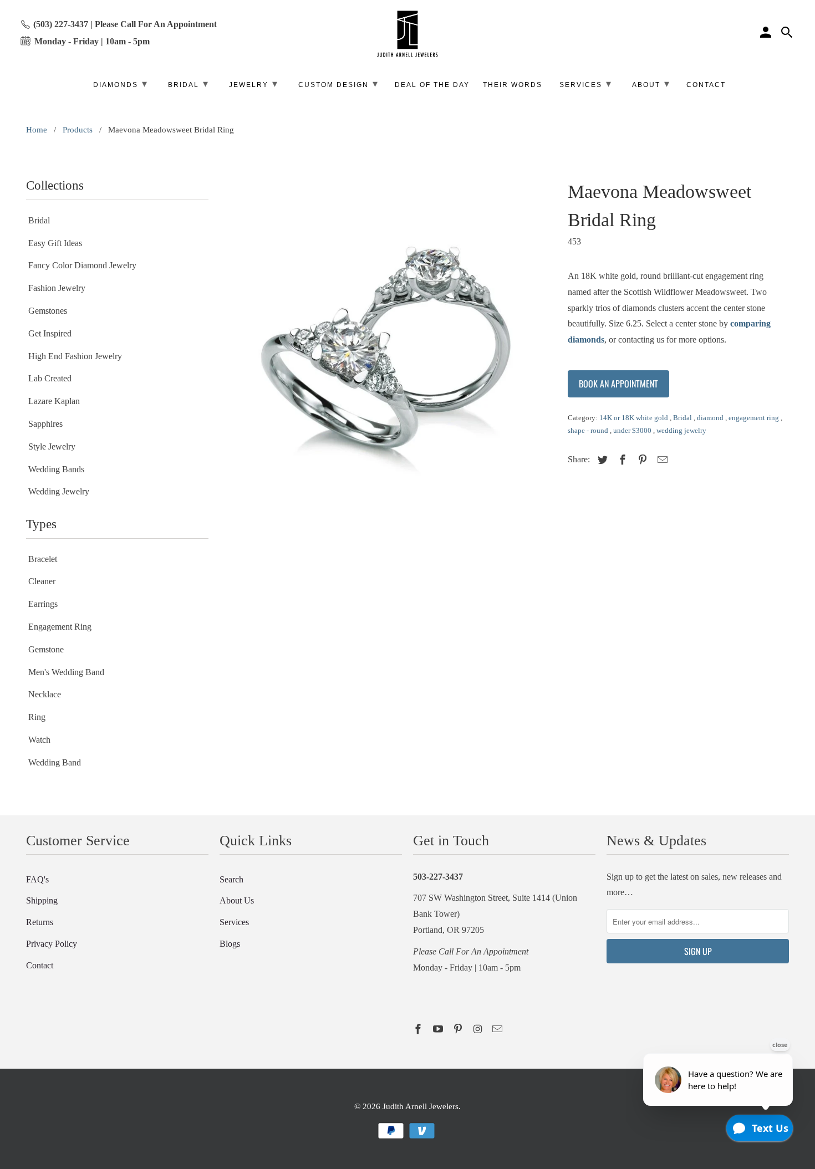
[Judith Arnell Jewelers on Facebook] (419, 1029)
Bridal (39, 220)
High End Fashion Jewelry (75, 356)
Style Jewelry (51, 446)
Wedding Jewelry (58, 491)
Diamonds (120, 83)
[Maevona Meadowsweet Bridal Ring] (388, 341)
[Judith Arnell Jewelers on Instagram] (478, 1029)
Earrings (43, 604)
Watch (39, 739)
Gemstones (47, 310)
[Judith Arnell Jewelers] (407, 34)
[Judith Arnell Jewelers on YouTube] (439, 1029)
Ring (36, 717)
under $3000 (633, 430)
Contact (39, 965)
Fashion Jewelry (56, 288)
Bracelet (42, 559)
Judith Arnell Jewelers (421, 1106)
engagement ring (755, 418)
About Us (237, 900)
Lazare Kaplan (54, 401)
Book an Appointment (618, 383)
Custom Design (338, 83)
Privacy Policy (51, 943)
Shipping (42, 900)
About (651, 83)
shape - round (589, 430)
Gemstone (46, 649)
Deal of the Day (432, 85)
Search (231, 879)
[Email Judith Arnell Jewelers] (498, 1029)
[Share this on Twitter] (601, 460)
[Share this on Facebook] (621, 460)
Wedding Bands (56, 469)
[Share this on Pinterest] (641, 460)
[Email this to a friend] (661, 460)
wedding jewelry (681, 430)
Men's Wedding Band (66, 672)
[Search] (787, 34)
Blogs (230, 943)
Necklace (44, 694)
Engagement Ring (59, 626)
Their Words (512, 85)
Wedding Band (54, 762)
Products (78, 129)
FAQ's (37, 879)
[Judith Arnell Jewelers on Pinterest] (459, 1029)
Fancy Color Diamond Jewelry (82, 265)
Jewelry (253, 83)
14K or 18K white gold (634, 418)
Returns (39, 922)
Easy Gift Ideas (55, 243)
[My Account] (766, 34)
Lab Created (50, 378)
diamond (711, 418)
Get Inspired (50, 333)
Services (234, 922)
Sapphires (45, 423)
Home (36, 129)
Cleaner (41, 581)
